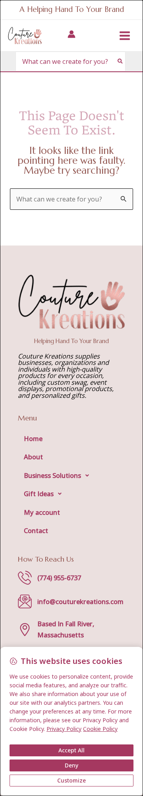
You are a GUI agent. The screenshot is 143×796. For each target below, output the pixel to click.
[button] (71, 475)
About (33, 456)
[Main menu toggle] (124, 35)
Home (33, 438)
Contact (36, 530)
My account (42, 512)
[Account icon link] (71, 34)
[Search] (120, 61)
